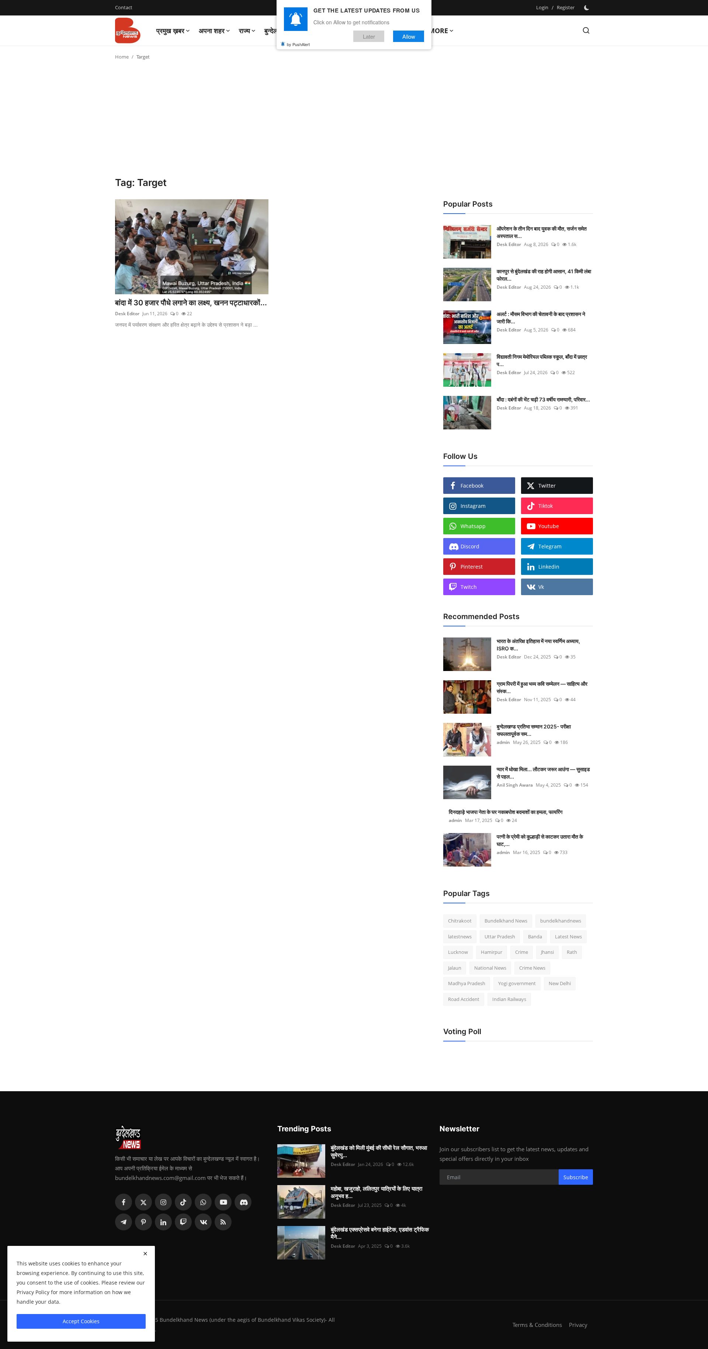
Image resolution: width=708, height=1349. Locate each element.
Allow (408, 36)
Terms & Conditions (537, 1324)
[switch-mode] (587, 7)
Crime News (532, 968)
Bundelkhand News (506, 920)
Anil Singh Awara (515, 785)
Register (566, 7)
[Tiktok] (183, 1202)
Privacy (578, 1324)
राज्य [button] (244, 30)
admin (503, 742)
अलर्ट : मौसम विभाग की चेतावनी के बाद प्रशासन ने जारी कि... (541, 317)
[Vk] (203, 1221)
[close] (145, 1254)
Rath (572, 952)
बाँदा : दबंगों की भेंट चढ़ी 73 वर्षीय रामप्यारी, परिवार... (543, 399)
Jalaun (454, 968)
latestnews (460, 936)
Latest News (568, 936)
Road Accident (463, 999)
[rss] (223, 1221)
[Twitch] (183, 1221)
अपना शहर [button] (212, 30)
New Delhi (560, 983)
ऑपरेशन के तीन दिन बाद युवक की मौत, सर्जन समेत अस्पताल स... (542, 232)
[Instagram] (163, 1202)
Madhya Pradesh (466, 983)
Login (542, 7)
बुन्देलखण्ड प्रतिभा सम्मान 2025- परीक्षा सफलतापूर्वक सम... (534, 730)
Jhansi (547, 952)
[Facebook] (123, 1202)
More (438, 30)
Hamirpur (491, 952)
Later (369, 36)
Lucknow (458, 952)
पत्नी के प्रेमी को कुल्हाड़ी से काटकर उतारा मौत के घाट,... (540, 840)
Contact (123, 7)
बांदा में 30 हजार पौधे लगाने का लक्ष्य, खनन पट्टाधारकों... (191, 302)
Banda (535, 936)
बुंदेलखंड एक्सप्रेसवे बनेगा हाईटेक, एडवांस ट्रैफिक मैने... (380, 1233)
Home (122, 56)
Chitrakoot (460, 920)
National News (490, 968)
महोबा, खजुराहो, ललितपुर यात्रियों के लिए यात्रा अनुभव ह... (376, 1192)
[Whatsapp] (203, 1202)
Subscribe (575, 1177)
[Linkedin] (163, 1221)
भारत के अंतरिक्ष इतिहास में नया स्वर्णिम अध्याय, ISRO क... (538, 644)
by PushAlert (298, 44)
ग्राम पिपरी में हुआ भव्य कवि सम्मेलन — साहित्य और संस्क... (542, 687)
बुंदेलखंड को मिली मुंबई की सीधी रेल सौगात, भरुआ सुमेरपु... (379, 1151)
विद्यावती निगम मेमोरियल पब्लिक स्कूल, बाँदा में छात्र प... (542, 360)
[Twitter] (143, 1202)
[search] (586, 30)
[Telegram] (123, 1221)
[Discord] (243, 1202)
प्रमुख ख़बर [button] (170, 30)
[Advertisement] (354, 121)
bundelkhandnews (560, 920)
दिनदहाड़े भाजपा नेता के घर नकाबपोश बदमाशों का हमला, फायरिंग (505, 812)
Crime (521, 952)
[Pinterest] (143, 1221)
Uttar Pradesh (500, 936)
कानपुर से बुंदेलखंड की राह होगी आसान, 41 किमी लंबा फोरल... (544, 275)
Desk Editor (127, 313)
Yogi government (517, 983)
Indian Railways (509, 999)
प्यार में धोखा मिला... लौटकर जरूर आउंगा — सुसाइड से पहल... (543, 773)
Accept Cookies (81, 1321)
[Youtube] (223, 1202)
